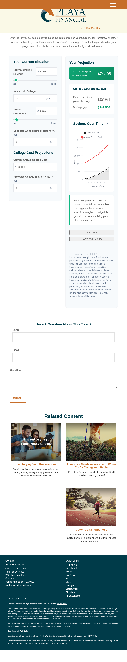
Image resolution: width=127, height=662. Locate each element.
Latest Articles (73, 588)
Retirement (71, 564)
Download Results (91, 239)
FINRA (89, 636)
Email (15, 350)
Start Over (91, 232)
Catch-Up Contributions (91, 529)
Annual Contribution (26, 111)
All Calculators (73, 595)
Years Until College (24, 91)
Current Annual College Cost (30, 159)
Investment (71, 568)
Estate (69, 571)
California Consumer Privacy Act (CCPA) (85, 623)
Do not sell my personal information (58, 626)
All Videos (70, 592)
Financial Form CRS (18, 598)
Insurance (71, 574)
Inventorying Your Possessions (35, 464)
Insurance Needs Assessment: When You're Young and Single (91, 466)
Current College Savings (26, 72)
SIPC (94, 636)
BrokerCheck (62, 603)
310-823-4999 (92, 28)
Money (69, 581)
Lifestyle (70, 585)
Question (15, 370)
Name (15, 329)
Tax (67, 578)
